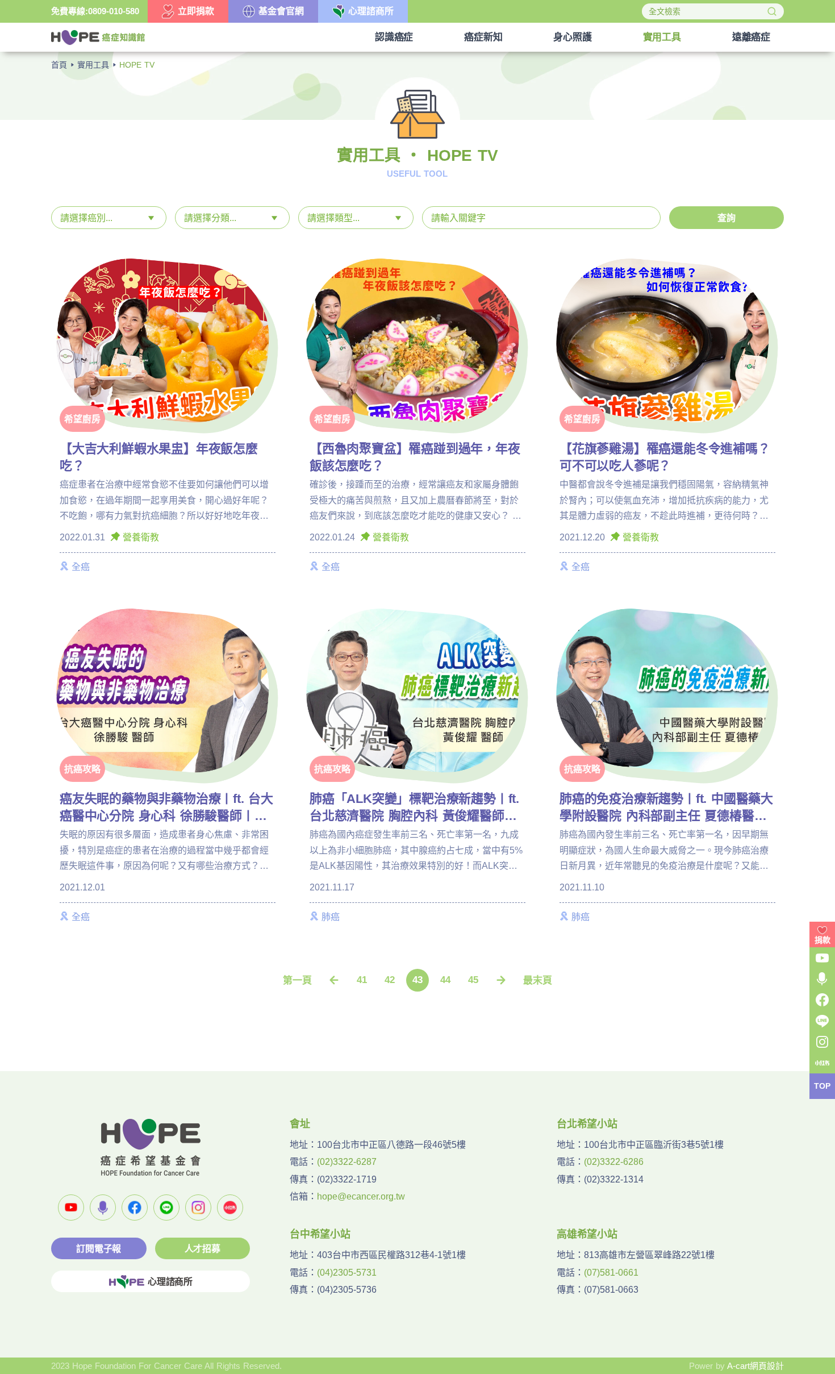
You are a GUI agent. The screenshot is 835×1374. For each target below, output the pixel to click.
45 (473, 980)
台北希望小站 (587, 1124)
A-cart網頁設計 (755, 1366)
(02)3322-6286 (614, 1162)
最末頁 (537, 980)
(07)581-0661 (611, 1272)
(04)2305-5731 (347, 1272)
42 (390, 980)
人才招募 (202, 1249)
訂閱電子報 (98, 1249)
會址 (300, 1124)
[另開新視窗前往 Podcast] (103, 1207)
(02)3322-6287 (347, 1162)
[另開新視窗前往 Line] (166, 1207)
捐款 (822, 939)
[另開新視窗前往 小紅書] (230, 1207)
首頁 (59, 64)
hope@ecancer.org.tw (361, 1196)
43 (417, 980)
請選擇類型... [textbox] (333, 218)
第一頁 (297, 980)
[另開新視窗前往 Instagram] (198, 1207)
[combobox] (108, 217)
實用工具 (93, 64)
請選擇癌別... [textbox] (86, 218)
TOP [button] (822, 1086)
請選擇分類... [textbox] (210, 218)
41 (362, 980)
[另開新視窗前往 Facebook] (135, 1207)
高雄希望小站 (587, 1234)
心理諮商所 (170, 1281)
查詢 (726, 218)
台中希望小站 (320, 1234)
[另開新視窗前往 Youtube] (71, 1207)
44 (445, 980)
